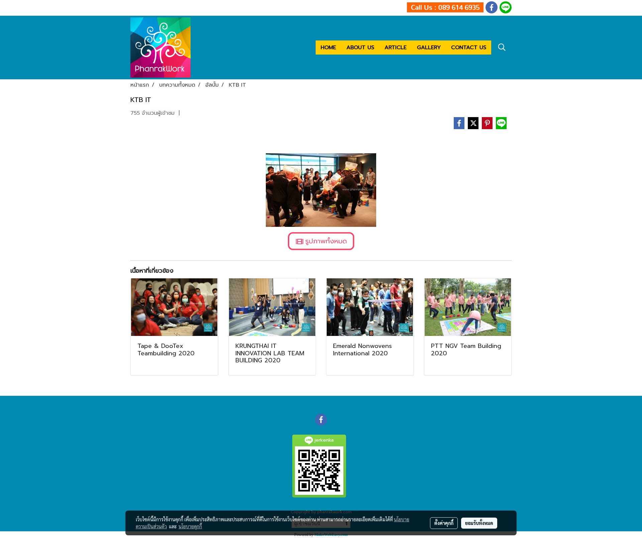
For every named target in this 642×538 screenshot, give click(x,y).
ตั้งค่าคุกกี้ (443, 523)
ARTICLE (396, 47)
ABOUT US (360, 47)
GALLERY (429, 47)
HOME (328, 47)
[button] (502, 47)
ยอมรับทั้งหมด (479, 523)
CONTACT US (468, 47)
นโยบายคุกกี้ (190, 526)
